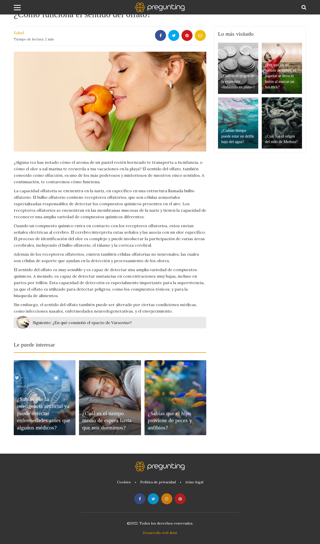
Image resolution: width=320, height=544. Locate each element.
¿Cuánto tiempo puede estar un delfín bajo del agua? (237, 136)
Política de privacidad (158, 482)
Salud (19, 32)
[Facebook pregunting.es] (140, 499)
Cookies (124, 482)
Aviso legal (194, 482)
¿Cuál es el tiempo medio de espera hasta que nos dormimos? (107, 420)
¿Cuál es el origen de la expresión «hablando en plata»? (238, 81)
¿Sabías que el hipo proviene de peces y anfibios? (170, 420)
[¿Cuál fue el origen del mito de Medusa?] (282, 123)
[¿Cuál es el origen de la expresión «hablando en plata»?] (238, 68)
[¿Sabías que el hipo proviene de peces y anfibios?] (175, 397)
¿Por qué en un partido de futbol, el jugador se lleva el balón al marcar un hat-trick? (280, 76)
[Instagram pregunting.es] (167, 499)
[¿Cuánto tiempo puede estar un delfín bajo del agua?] (238, 123)
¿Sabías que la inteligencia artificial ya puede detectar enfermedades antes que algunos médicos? (43, 413)
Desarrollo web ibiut (160, 533)
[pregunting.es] (160, 7)
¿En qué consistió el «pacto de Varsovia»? (82, 322)
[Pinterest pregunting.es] (180, 499)
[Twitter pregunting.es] (153, 499)
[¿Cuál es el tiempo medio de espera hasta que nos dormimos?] (110, 397)
